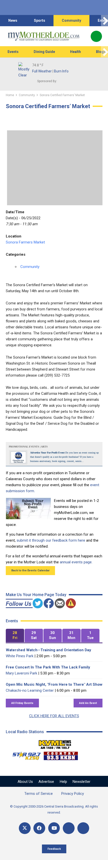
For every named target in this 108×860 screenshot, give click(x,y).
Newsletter (81, 781)
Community (71, 20)
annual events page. (76, 562)
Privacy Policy (72, 793)
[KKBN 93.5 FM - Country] (61, 755)
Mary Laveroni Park (21, 673)
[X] (25, 828)
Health (75, 52)
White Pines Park (19, 656)
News (12, 20)
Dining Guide (44, 52)
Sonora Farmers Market (25, 242)
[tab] (15, 636)
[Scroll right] (104, 20)
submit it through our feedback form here (51, 540)
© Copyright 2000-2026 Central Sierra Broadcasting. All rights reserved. (54, 809)
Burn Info (61, 71)
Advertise (46, 781)
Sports (39, 20)
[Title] (83, 828)
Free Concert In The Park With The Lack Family (48, 667)
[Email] (69, 828)
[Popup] (96, 36)
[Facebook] (39, 828)
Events (13, 52)
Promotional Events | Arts (28, 446)
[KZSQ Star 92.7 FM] (24, 755)
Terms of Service (38, 793)
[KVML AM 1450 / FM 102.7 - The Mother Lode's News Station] (55, 743)
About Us (25, 781)
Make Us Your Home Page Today (36, 594)
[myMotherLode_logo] (43, 36)
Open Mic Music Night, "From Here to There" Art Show (54, 684)
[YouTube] (54, 828)
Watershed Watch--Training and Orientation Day (48, 650)
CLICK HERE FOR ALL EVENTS (54, 716)
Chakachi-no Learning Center (30, 690)
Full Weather (42, 71)
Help (63, 781)
